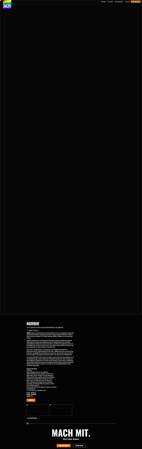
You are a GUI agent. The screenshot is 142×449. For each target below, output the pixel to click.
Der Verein (127, 1)
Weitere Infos (79, 446)
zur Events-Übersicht (32, 418)
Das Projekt (110, 1)
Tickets (31, 400)
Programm (103, 1)
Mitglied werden (63, 446)
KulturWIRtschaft (119, 1)
